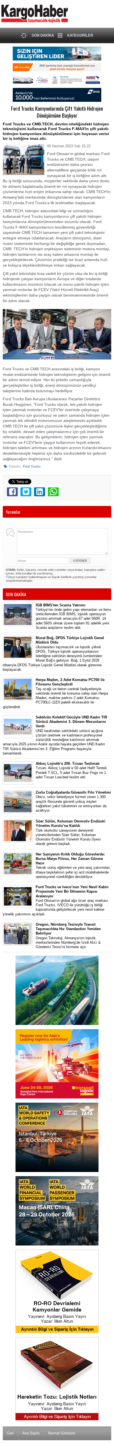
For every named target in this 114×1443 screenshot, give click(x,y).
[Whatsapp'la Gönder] (53, 491)
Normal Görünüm (61, 1433)
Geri (10, 1433)
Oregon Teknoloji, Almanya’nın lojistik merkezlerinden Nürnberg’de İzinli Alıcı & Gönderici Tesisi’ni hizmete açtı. (68, 935)
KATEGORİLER (80, 35)
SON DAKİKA (43, 35)
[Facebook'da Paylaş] (12, 491)
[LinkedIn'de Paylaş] (39, 491)
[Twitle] (25, 491)
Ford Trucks (32, 467)
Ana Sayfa (30, 1433)
